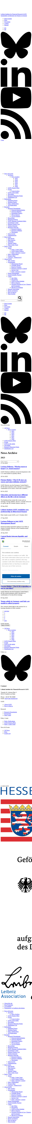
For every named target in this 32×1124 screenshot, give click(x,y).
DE (5, 29)
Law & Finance (15, 1044)
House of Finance (13, 1118)
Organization (11, 1090)
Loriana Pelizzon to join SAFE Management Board (12, 522)
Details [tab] (16, 546)
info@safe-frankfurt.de (11, 698)
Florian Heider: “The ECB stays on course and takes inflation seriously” (14, 481)
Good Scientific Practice (14, 1103)
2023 (12, 434)
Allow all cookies (16, 576)
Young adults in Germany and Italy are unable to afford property (15, 602)
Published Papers (12, 1028)
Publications (7, 1027)
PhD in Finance (15, 1110)
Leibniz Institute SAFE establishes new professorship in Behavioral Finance (15, 510)
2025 (12, 431)
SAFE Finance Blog (10, 440)
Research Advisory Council (19, 1096)
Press (5, 20)
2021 (12, 437)
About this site (8, 1003)
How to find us (12, 1120)
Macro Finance (15, 1042)
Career (10, 1104)
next (5, 620)
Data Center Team (13, 1072)
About (9, 1076)
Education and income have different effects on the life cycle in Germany (14, 496)
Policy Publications (13, 1031)
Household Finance (16, 1041)
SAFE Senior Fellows (17, 1079)
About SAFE (8, 1087)
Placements (14, 1060)
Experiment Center (13, 1050)
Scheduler (10, 1069)
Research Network (13, 1055)
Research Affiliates (16, 1058)
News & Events (8, 1011)
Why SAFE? (11, 1088)
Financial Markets (16, 1039)
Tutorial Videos (12, 1071)
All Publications (12, 1033)
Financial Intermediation (18, 1038)
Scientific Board (15, 1093)
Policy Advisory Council (18, 1080)
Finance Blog (11, 1084)
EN (5, 28)
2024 (12, 433)
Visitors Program (12, 1054)
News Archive (12, 429)
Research (6, 1035)
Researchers (11, 1046)
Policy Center (8, 1074)
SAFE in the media (9, 444)
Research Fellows (16, 1057)
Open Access (11, 1061)
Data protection (13, 570)
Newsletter (7, 22)
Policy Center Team (16, 1077)
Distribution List (8, 448)
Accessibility (7, 1006)
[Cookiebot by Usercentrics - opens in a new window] (22, 541)
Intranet (6, 25)
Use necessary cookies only (16, 581)
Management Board (16, 1091)
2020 (12, 439)
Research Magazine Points (11, 447)
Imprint (4, 570)
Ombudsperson (12, 1063)
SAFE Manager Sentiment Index (17, 1049)
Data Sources (11, 1068)
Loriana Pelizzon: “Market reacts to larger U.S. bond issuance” (14, 467)
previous (6, 611)
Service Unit (14, 1098)
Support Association (13, 1117)
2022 (12, 436)
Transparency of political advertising (14, 1008)
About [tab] (26, 546)
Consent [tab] (5, 546)
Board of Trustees (16, 1095)
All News (7, 428)
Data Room (11, 1066)
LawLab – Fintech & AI (14, 1085)
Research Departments (14, 1036)
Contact (6, 23)
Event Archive (15, 1019)
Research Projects (13, 1047)
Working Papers (12, 1030)
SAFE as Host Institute (17, 1109)
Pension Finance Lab (14, 1052)
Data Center (7, 1065)
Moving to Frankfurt (17, 1115)
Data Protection (8, 1005)
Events (6, 442)
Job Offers (14, 1106)
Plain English (8, 18)
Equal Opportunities (13, 1101)
